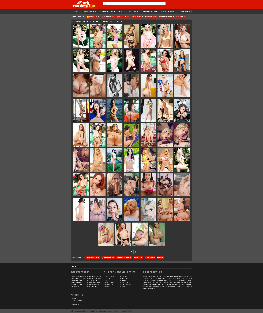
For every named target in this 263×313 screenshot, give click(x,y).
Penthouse (125, 278)
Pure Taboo (150, 258)
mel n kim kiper (156, 284)
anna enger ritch (166, 284)
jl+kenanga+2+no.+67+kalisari (182, 282)
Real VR (124, 276)
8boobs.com (76, 286)
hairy (150, 286)
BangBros (138, 258)
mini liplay (171, 278)
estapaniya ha (172, 286)
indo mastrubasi (168, 276)
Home (76, 11)
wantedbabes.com (78, 278)
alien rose (154, 278)
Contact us (75, 305)
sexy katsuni (163, 286)
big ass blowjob (147, 276)
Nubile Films (109, 276)
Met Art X (125, 282)
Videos (122, 11)
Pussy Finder (124, 17)
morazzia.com (77, 284)
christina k (178, 278)
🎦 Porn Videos (93, 17)
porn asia (185, 278)
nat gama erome (157, 276)
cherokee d (147, 278)
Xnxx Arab (184, 11)
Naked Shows (150, 11)
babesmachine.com (95, 276)
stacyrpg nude (187, 276)
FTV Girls (108, 278)
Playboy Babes (168, 11)
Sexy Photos (109, 17)
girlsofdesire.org (77, 282)
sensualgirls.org (93, 280)
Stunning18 (109, 284)
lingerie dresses (163, 278)
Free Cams (134, 11)
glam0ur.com (92, 286)
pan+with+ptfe (157, 282)
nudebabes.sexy (94, 282)
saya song (156, 286)
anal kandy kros (178, 276)
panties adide (147, 282)
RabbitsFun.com (100, 311)
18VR (123, 286)
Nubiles (107, 280)
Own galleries (107, 11)
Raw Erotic (181, 17)
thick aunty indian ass (178, 284)
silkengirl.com (77, 280)
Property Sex (137, 17)
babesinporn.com (94, 278)
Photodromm (109, 282)
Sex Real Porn (151, 17)
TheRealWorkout (124, 258)
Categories (88, 11)
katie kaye (180, 286)
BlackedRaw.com (166, 17)
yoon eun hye (147, 284)
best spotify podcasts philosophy (158, 280)
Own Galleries (77, 301)
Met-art (107, 286)
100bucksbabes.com (79, 276)
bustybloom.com (94, 284)
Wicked (160, 258)
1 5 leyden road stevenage (178, 280)
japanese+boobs (167, 282)
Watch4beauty (126, 284)
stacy (189, 280)
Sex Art (124, 280)
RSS (73, 303)
